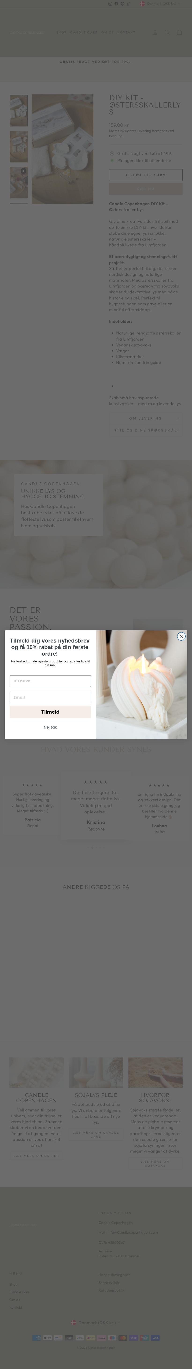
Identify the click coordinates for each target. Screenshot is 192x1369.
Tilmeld (50, 712)
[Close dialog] (181, 636)
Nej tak (50, 727)
